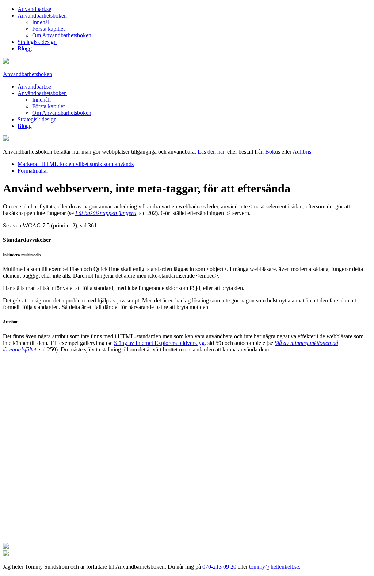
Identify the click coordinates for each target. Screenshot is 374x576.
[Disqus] (187, 450)
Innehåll (41, 22)
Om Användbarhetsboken (61, 35)
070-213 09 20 (219, 567)
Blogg (25, 48)
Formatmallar (33, 170)
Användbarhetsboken (42, 15)
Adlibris (302, 151)
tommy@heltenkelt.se (274, 567)
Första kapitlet (48, 29)
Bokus (272, 151)
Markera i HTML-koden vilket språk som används (76, 164)
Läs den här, (212, 151)
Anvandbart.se (34, 9)
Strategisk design (37, 42)
